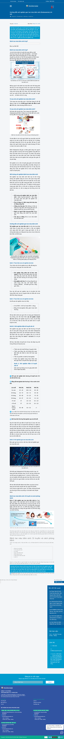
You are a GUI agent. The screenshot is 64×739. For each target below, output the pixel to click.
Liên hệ (34, 700)
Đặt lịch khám (13, 1)
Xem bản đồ (4, 713)
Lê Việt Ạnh (15, 23)
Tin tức (2, 704)
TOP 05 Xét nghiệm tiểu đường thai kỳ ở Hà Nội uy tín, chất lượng (56, 617)
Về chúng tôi (3, 700)
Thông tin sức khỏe (37, 702)
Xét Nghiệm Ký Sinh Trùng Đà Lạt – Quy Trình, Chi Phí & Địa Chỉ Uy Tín (56, 611)
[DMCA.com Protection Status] (53, 737)
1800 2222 (51, 1)
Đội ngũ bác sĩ (4, 702)
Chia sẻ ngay (60, 582)
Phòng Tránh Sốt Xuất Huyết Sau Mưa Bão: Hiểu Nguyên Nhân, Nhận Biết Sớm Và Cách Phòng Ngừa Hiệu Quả (56, 595)
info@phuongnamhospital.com (57, 650)
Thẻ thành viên (21, 1)
